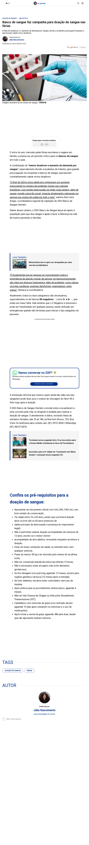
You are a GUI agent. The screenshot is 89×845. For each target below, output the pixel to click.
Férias (29, 671)
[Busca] (78, 3)
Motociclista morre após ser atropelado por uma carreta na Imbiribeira (50, 263)
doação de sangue (13, 671)
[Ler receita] (42, 144)
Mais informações (13, 719)
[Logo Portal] (39, 3)
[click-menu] (82, 3)
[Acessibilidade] (8, 3)
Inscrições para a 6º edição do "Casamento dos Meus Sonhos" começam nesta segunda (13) (52, 453)
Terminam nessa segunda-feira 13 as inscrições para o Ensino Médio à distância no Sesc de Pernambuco (52, 441)
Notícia (23, 18)
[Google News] (77, 47)
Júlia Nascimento (16, 40)
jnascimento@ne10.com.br (44, 714)
